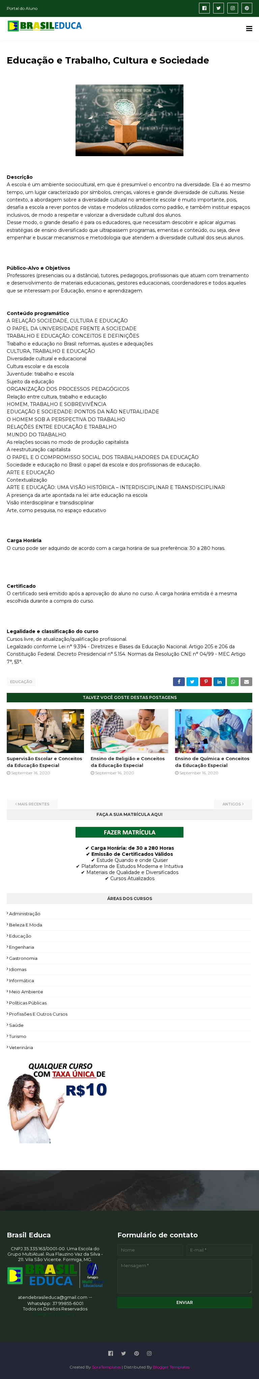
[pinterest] (246, 8)
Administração (24, 913)
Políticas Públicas (28, 1003)
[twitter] (218, 8)
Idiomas (17, 969)
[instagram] (232, 8)
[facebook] (204, 8)
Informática (21, 980)
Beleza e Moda (25, 924)
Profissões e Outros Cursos (38, 1014)
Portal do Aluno (22, 8)
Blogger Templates (171, 1367)
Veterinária (21, 1047)
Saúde (16, 1025)
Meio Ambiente (26, 991)
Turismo (17, 1036)
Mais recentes (34, 804)
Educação (21, 681)
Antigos (232, 804)
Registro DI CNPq (55, 1314)
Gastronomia (23, 958)
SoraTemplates (106, 1367)
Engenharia (21, 947)
